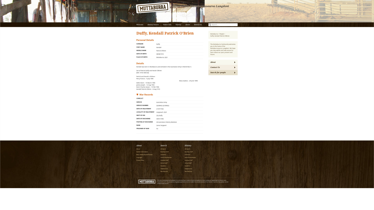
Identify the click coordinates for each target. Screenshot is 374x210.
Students (163, 166)
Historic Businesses (166, 157)
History (178, 25)
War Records (164, 171)
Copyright (139, 157)
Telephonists (164, 169)
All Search (163, 149)
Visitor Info (167, 25)
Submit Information (142, 152)
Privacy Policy (140, 160)
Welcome (139, 25)
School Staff (164, 163)
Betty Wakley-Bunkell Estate (144, 154)
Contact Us (215, 67)
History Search (153, 25)
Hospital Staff (164, 160)
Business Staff (165, 152)
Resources (198, 25)
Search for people (218, 73)
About (187, 25)
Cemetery (163, 154)
